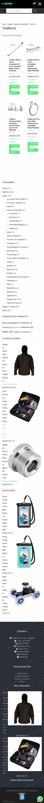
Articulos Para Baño (14, 210)
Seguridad (10, 295)
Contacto (22, 681)
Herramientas (12, 254)
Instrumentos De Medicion (16, 258)
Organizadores (14, 221)
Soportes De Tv (13, 299)
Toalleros (12, 228)
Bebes (9, 232)
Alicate (9, 206)
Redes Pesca (12, 288)
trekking (26, 332)
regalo (17, 332)
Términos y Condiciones (22, 679)
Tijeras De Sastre (13, 303)
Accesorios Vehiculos (15, 203)
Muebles (10, 273)
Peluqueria (11, 280)
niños (7, 331)
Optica (4, 310)
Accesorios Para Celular (16, 199)
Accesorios (13, 213)
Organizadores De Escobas (17, 277)
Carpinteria (11, 243)
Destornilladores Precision (16, 247)
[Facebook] (18, 657)
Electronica (11, 251)
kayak (17, 327)
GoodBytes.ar (22, 793)
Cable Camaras (13, 236)
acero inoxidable (11, 323)
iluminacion (7, 327)
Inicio (4, 24)
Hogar (4, 196)
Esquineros (13, 217)
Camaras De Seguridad (15, 239)
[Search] (35, 11)
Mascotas (10, 269)
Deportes (5, 192)
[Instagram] (18, 654)
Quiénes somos (22, 673)
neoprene (27, 327)
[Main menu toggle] (39, 3)
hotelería (26, 323)
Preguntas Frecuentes (22, 676)
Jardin (9, 262)
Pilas (8, 284)
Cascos (5, 188)
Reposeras (11, 292)
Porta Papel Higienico (17, 225)
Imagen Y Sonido (8, 307)
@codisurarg (24, 654)
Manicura (10, 266)
